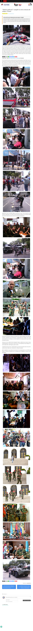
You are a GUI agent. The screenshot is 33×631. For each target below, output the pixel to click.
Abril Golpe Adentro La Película (14, 58)
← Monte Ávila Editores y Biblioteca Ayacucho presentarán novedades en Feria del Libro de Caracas (8, 586)
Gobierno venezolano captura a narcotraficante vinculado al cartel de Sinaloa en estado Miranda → (24, 586)
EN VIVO (5, 1)
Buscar (31, 1)
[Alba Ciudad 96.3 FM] (16, 4)
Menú (1, 1)
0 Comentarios (11, 13)
